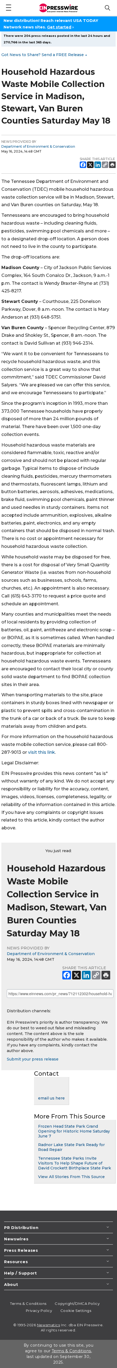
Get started (59, 27)
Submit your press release (33, 1059)
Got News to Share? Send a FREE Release (44, 54)
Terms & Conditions (28, 1303)
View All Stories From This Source (71, 1176)
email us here (51, 1098)
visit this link (41, 752)
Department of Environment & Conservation (38, 146)
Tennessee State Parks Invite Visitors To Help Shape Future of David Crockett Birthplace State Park (74, 1163)
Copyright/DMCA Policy (77, 1303)
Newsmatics (48, 1325)
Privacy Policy (39, 1310)
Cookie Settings (75, 1310)
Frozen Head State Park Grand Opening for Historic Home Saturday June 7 (74, 1131)
